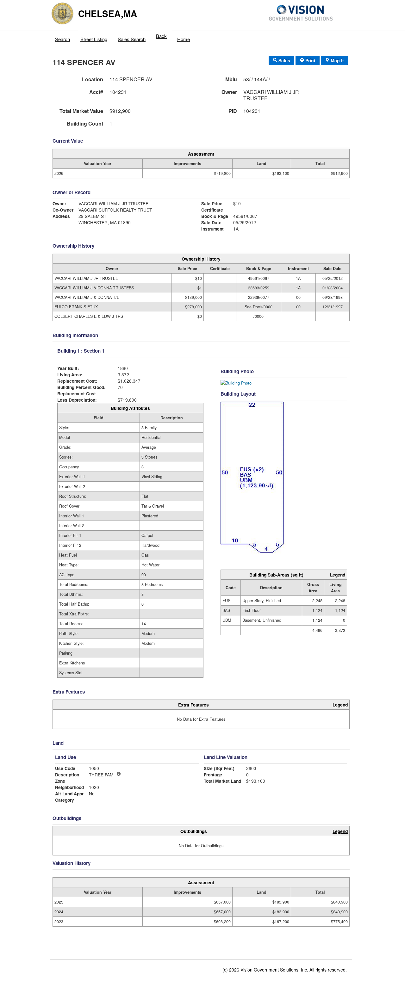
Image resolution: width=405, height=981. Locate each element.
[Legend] (118, 773)
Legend (337, 574)
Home (183, 39)
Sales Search (132, 39)
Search (62, 39)
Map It (336, 60)
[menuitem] (62, 37)
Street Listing (93, 39)
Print (309, 60)
